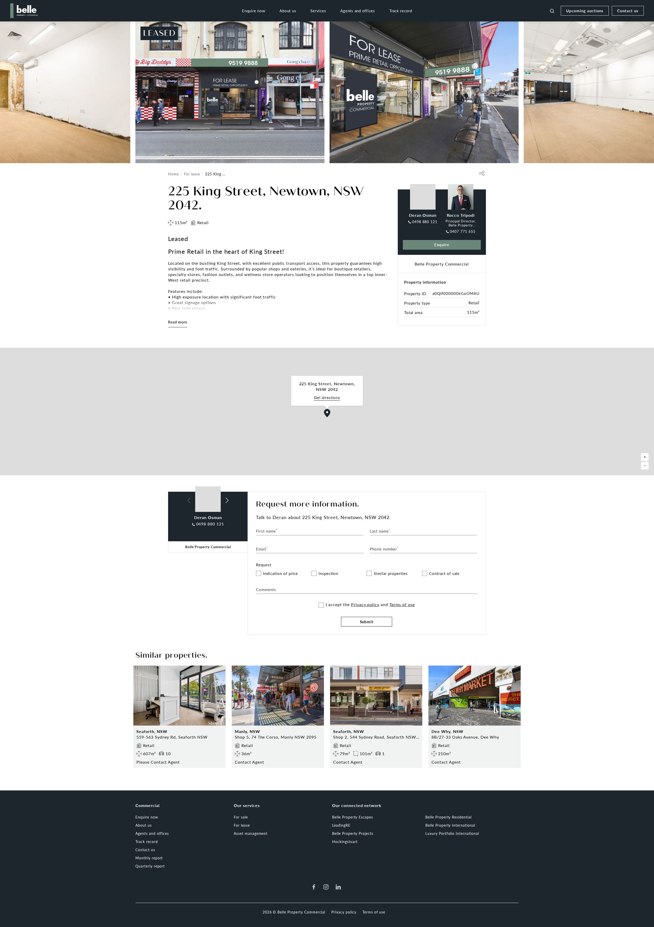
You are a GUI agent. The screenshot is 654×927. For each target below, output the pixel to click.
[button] (327, 413)
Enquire (441, 244)
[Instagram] (326, 887)
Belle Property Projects (352, 833)
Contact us (627, 10)
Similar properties (390, 573)
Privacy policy (365, 604)
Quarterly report (150, 866)
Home (173, 173)
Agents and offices (357, 10)
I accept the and (370, 604)
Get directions (327, 397)
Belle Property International (450, 825)
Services (318, 10)
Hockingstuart (344, 841)
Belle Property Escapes (352, 817)
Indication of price (280, 573)
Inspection (328, 573)
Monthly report (149, 857)
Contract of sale (444, 573)
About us (287, 10)
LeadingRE (341, 825)
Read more (177, 321)
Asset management (250, 833)
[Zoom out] (645, 466)
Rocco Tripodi (460, 215)
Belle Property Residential (448, 817)
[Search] (552, 11)
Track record (400, 10)
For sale (241, 817)
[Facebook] (313, 887)
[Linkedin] (338, 887)
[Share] (482, 173)
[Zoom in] (645, 457)
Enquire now (253, 10)
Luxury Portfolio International (452, 833)
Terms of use (402, 604)
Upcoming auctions (584, 10)
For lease (192, 173)
